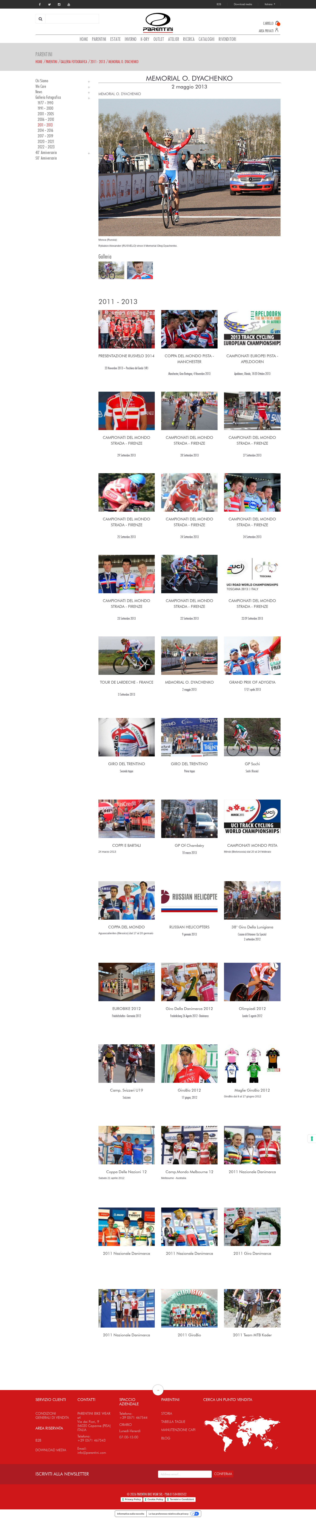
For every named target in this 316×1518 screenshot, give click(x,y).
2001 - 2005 (46, 113)
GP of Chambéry (189, 845)
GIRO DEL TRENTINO (126, 764)
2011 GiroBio (189, 1335)
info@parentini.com (91, 1453)
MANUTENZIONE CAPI (178, 1430)
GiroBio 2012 (189, 1090)
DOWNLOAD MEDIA (50, 1450)
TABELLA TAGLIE (173, 1422)
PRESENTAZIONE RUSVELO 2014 (126, 356)
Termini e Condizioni (182, 1499)
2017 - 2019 (45, 136)
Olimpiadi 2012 (252, 1008)
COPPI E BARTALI (126, 845)
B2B (38, 1440)
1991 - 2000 (45, 108)
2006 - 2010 (46, 119)
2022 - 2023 (46, 146)
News (38, 91)
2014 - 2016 (45, 130)
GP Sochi (252, 764)
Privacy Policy (133, 1499)
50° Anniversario (46, 158)
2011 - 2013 (98, 61)
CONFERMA (223, 1474)
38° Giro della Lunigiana (252, 927)
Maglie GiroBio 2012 (252, 1090)
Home (38, 61)
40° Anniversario (46, 152)
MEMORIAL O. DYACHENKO (123, 61)
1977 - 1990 (45, 102)
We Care (40, 86)
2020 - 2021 (46, 141)
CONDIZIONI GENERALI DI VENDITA (52, 1416)
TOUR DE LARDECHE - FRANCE (126, 682)
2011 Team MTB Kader (252, 1335)
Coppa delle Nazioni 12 (126, 1172)
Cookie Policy (155, 1499)
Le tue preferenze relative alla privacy (169, 1513)
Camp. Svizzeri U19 (126, 1090)
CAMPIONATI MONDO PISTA (252, 845)
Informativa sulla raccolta (130, 1513)
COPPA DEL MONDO (126, 927)
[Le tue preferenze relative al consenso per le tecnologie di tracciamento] (312, 1139)
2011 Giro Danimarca (252, 1253)
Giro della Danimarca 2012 (189, 1008)
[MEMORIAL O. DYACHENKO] (189, 167)
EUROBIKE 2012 (126, 1008)
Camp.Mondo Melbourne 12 (189, 1172)
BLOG (165, 1438)
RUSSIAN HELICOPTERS (189, 927)
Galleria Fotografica (74, 61)
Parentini (51, 61)
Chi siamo (41, 80)
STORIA (166, 1414)
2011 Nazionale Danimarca (252, 1172)
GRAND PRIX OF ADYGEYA (252, 682)
